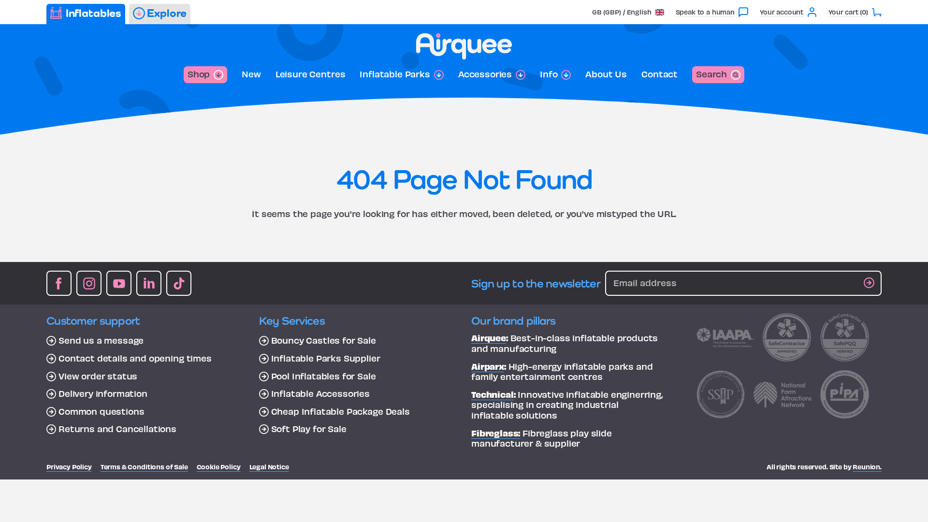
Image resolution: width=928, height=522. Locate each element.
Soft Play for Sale (309, 428)
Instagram (89, 283)
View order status (97, 376)
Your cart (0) (848, 12)
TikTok (178, 283)
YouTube (118, 283)
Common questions (101, 411)
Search (711, 73)
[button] (628, 12)
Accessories (485, 74)
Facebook (59, 283)
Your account (781, 12)
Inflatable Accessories (320, 393)
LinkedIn (148, 283)
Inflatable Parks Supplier (325, 358)
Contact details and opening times (135, 358)
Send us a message (101, 340)
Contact (659, 74)
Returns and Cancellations (117, 428)
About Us (606, 74)
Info (548, 74)
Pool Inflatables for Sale (323, 376)
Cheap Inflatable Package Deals (340, 411)
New (251, 74)
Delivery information (102, 393)
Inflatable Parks (395, 74)
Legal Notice (269, 467)
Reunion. (867, 467)
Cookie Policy (219, 467)
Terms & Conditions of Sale (144, 467)
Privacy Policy (69, 467)
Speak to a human (705, 12)
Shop (199, 73)
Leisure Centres (311, 74)
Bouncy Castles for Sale (323, 340)
